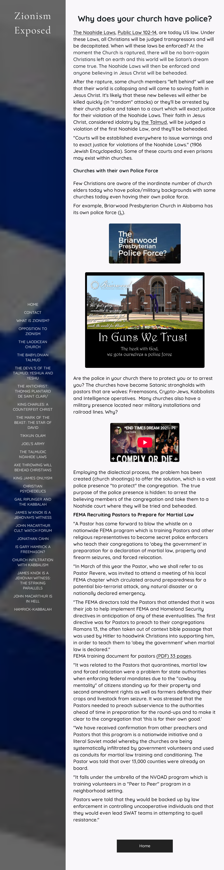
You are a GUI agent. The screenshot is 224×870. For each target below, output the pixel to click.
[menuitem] (32, 304)
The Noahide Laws (94, 32)
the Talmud (154, 122)
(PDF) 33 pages (173, 656)
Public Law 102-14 (137, 32)
